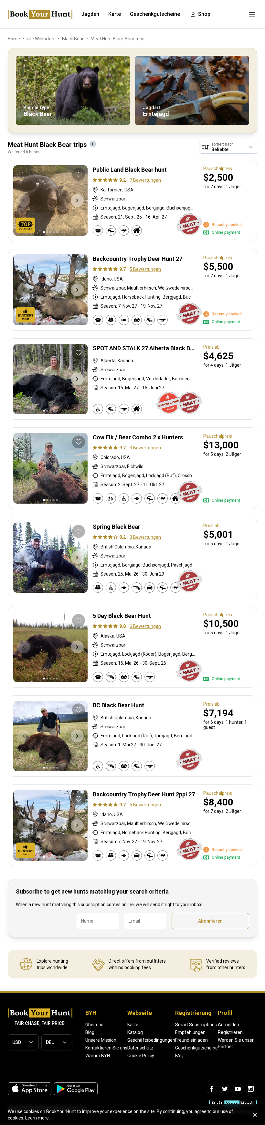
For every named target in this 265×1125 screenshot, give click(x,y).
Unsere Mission (100, 1040)
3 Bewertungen (145, 447)
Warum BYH (97, 1055)
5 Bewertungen (145, 269)
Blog (89, 1032)
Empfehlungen (190, 1032)
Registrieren (230, 1032)
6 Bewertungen (145, 626)
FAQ (179, 1055)
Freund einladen (191, 1040)
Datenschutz (140, 1047)
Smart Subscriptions (196, 1024)
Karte (132, 1024)
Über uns (94, 1024)
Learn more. (37, 1117)
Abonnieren (210, 921)
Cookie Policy (140, 1055)
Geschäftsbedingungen (151, 1040)
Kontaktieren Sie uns (106, 1047)
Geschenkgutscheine (196, 1047)
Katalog (135, 1032)
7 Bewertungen (145, 180)
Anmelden (228, 1024)
